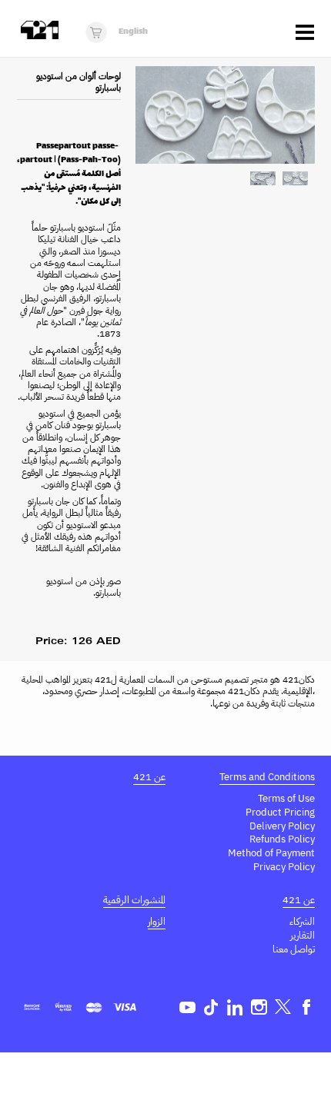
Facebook (307, 1007)
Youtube (187, 1007)
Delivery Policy (282, 826)
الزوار (157, 921)
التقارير (302, 935)
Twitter (283, 1007)
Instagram (259, 1007)
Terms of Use (286, 798)
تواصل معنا (293, 949)
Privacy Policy (284, 866)
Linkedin (235, 1007)
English (133, 32)
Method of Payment (271, 853)
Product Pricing (280, 812)
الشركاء (302, 921)
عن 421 (149, 776)
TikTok (211, 1007)
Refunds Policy (282, 839)
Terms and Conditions (267, 776)
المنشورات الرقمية (134, 899)
